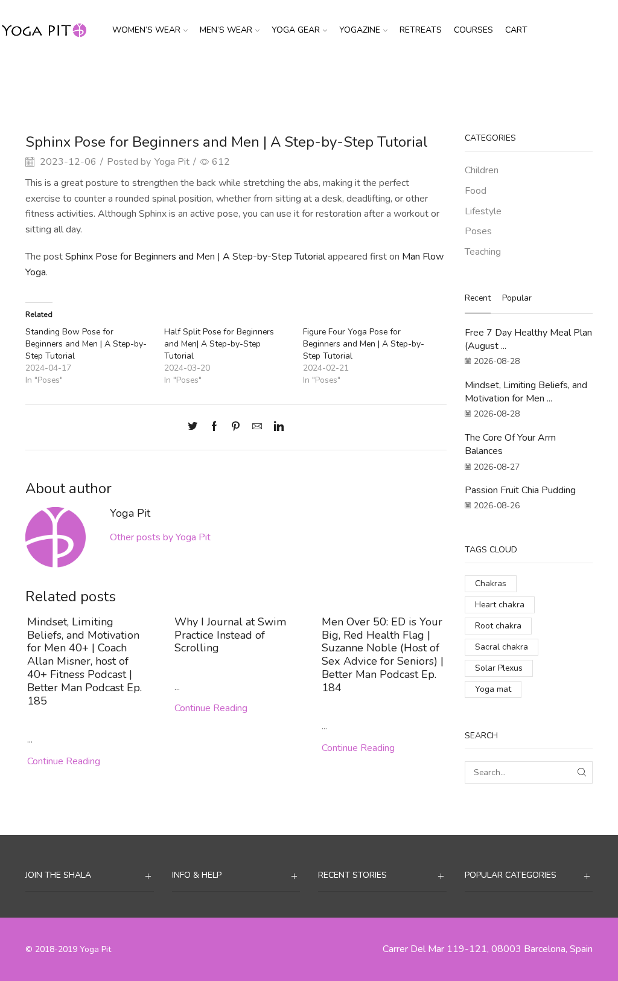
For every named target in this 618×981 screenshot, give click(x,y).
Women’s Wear (146, 30)
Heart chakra (499, 604)
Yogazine (359, 30)
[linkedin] (276, 427)
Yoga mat (493, 689)
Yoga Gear (296, 30)
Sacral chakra (501, 647)
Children (482, 170)
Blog (308, 80)
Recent (478, 298)
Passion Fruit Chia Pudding (520, 490)
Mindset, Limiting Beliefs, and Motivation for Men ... (526, 392)
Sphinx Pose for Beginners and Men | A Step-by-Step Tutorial (195, 256)
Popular (517, 298)
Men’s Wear (226, 30)
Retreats (421, 30)
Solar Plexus (499, 668)
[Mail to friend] (257, 427)
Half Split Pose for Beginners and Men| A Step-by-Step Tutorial (219, 344)
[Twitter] (195, 427)
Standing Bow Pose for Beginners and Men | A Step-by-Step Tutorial (86, 344)
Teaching (483, 251)
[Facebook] (214, 427)
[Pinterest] (235, 427)
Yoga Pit (172, 161)
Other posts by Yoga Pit (160, 537)
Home (278, 80)
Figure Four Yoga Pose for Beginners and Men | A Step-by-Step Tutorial (363, 344)
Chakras (490, 583)
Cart (516, 30)
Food (475, 190)
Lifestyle (483, 211)
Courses (473, 30)
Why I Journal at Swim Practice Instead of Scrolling (230, 635)
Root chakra (498, 625)
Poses (339, 80)
